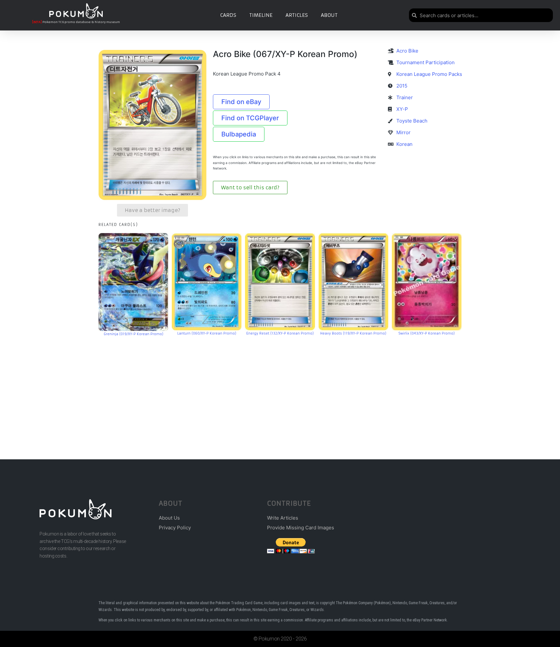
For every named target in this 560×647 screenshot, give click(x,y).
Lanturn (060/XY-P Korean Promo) (206, 333)
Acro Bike (407, 51)
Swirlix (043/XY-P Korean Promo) (427, 333)
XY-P (402, 109)
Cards (228, 15)
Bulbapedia (238, 134)
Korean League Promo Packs (429, 74)
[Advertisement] (280, 388)
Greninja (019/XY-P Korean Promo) (133, 334)
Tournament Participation (425, 62)
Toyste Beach (411, 121)
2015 (401, 86)
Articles (297, 15)
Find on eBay (241, 102)
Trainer (404, 97)
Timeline (261, 15)
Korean (404, 144)
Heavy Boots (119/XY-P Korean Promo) (353, 333)
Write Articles (282, 518)
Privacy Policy (175, 527)
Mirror (403, 132)
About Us (169, 518)
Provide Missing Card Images (300, 527)
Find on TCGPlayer (250, 118)
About (329, 15)
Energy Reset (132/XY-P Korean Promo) (280, 333)
